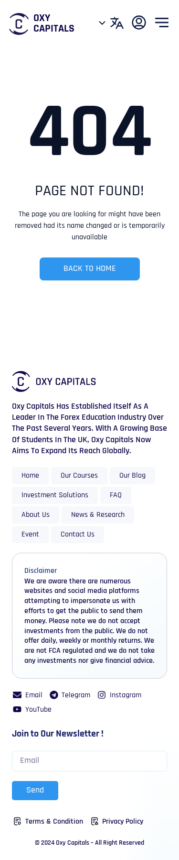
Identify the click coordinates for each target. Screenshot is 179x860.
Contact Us (78, 534)
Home (30, 476)
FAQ (116, 495)
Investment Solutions (54, 495)
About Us (35, 515)
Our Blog (132, 476)
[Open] (102, 22)
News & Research (98, 515)
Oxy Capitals (53, 23)
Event (30, 534)
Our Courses (79, 476)
